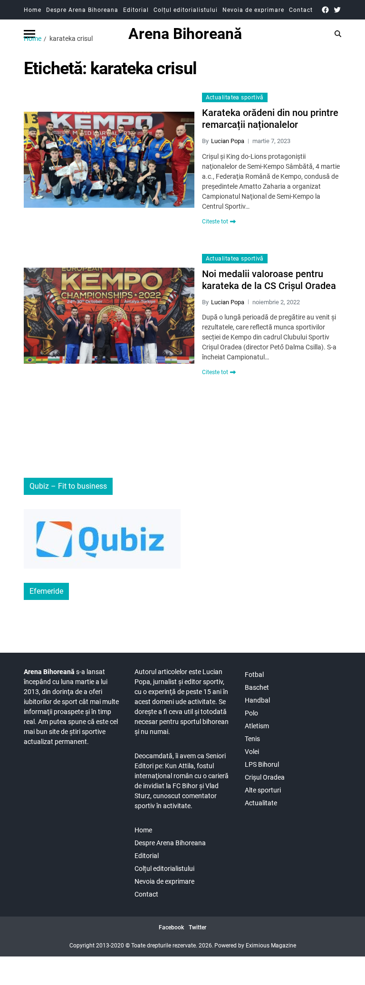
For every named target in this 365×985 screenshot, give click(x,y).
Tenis (252, 739)
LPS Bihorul (262, 764)
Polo (251, 713)
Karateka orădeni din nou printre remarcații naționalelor (270, 118)
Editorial (136, 10)
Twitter (197, 927)
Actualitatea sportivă (235, 97)
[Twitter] (337, 10)
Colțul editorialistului (186, 10)
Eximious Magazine (271, 945)
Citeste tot (215, 221)
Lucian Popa (227, 141)
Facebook (171, 927)
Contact (301, 10)
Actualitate (261, 803)
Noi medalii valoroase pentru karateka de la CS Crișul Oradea (269, 279)
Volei (252, 751)
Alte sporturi (263, 790)
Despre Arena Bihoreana (82, 10)
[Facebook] (325, 10)
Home (32, 10)
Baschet (257, 687)
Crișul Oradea (265, 777)
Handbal (257, 700)
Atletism (257, 726)
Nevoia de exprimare (253, 10)
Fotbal (254, 674)
